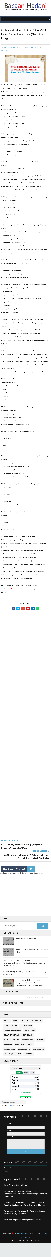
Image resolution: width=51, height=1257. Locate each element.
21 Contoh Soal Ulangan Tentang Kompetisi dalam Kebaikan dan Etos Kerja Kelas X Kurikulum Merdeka (30, 983)
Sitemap (7, 1171)
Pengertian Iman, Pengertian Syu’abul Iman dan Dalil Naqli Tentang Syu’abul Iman (24, 1212)
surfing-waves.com (38, 997)
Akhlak (7, 1021)
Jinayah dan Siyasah (11, 1035)
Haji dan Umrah (26, 1026)
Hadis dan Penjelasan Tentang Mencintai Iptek (22, 1219)
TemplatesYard (22, 1233)
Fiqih (6, 1026)
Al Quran (24, 1021)
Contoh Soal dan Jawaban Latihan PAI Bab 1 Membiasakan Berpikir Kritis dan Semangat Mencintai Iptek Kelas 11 (24, 963)
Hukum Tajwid (29, 1030)
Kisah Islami (27, 1035)
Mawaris (40, 1040)
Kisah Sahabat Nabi (11, 1040)
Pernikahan (19, 1044)
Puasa (30, 1044)
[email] (31, 1240)
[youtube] (35, 1240)
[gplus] (19, 1240)
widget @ (29, 997)
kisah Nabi (28, 1054)
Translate (19, 1105)
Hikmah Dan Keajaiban (12, 1030)
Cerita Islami (37, 1021)
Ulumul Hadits (24, 1049)
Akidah (15, 1021)
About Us (7, 1167)
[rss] (27, 1240)
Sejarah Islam (9, 1049)
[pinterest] (39, 1240)
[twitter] (12, 1240)
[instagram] (23, 1240)
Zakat (19, 1054)
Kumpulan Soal (32, 47)
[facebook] (16, 1240)
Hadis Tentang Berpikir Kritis (27, 938)
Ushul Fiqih (8, 1054)
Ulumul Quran (38, 1049)
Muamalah (8, 1044)
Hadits (14, 1026)
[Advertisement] (25, 725)
